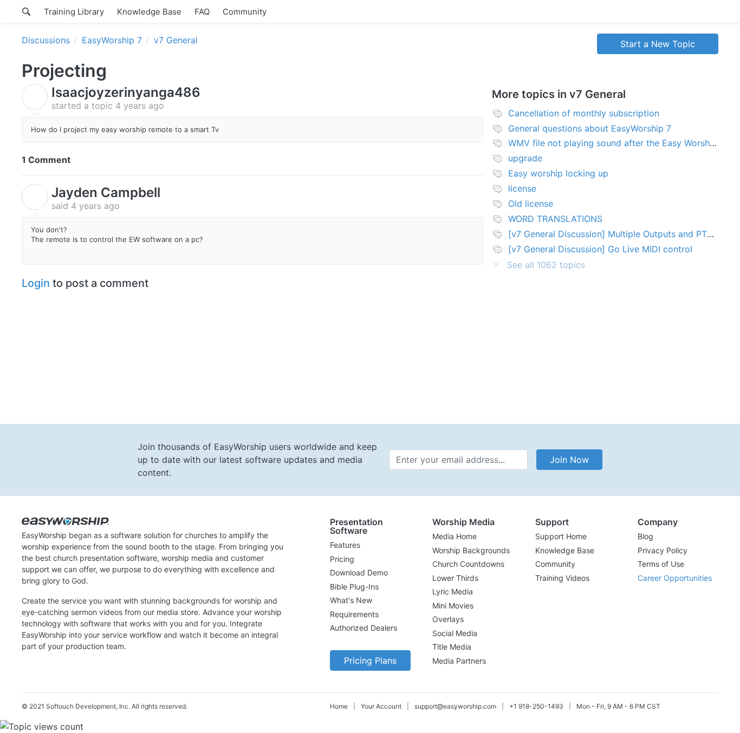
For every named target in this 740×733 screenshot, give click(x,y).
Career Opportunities (675, 578)
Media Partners (459, 660)
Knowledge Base (149, 11)
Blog (645, 536)
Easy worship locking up (558, 173)
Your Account (381, 706)
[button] (370, 526)
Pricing (342, 559)
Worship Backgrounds (471, 550)
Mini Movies (452, 605)
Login (36, 283)
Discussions (46, 40)
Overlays (448, 619)
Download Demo (359, 572)
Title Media (451, 646)
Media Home (454, 536)
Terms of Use (661, 563)
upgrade (525, 158)
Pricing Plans (370, 660)
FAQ (202, 11)
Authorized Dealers (363, 627)
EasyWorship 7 (112, 40)
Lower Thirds (455, 578)
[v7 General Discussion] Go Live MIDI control (600, 249)
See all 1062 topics (546, 264)
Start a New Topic (657, 43)
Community (245, 11)
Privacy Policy (662, 550)
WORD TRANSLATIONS (555, 218)
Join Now (569, 459)
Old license (530, 203)
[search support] (26, 11)
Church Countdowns (468, 563)
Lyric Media (452, 591)
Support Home (561, 536)
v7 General (176, 40)
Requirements (354, 614)
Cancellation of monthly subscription (583, 113)
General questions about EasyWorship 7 (589, 128)
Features (345, 544)
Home (339, 706)
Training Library (74, 11)
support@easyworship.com (455, 706)
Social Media (454, 633)
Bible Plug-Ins (354, 586)
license (522, 188)
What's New (351, 600)
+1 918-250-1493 (536, 706)
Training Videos (562, 578)
